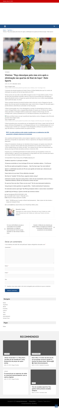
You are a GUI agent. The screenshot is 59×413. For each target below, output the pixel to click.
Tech (4, 312)
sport (4, 314)
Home (4, 302)
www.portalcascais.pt (21, 401)
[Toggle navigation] (5, 26)
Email (6, 272)
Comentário (8, 247)
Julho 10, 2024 (8, 84)
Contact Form (6, 318)
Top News (7, 72)
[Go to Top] (56, 406)
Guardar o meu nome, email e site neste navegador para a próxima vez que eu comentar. (29, 286)
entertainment (6, 316)
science (5, 310)
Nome (6, 266)
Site (6, 279)
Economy (5, 308)
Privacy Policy (32, 401)
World (4, 306)
